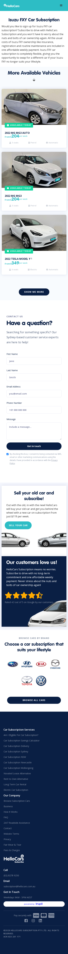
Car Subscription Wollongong (18, 767)
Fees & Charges (12, 850)
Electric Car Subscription (16, 789)
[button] (61, 5)
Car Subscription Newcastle (18, 762)
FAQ (6, 817)
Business (8, 806)
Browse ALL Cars (34, 700)
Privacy (7, 839)
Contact (8, 828)
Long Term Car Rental (15, 784)
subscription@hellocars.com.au (19, 886)
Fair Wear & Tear (12, 844)
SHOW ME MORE (34, 291)
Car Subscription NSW (15, 756)
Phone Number (14, 402)
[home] (12, 5)
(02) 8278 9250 (11, 875)
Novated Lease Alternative (17, 773)
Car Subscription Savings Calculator (22, 740)
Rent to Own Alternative (16, 778)
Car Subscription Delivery (16, 746)
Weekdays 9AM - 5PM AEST (18, 897)
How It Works (11, 811)
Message (11, 419)
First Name (12, 354)
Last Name (12, 370)
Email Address (13, 386)
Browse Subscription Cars (17, 800)
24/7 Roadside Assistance (17, 822)
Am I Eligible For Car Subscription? (21, 735)
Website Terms (11, 833)
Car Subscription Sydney (16, 751)
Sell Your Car (18, 525)
